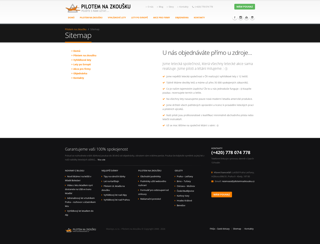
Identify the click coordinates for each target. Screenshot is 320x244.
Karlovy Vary (183, 195)
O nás (150, 6)
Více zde (101, 159)
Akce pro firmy (161, 17)
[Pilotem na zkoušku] (98, 11)
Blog (161, 6)
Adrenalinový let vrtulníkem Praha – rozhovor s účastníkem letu (80, 202)
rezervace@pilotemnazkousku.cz (238, 181)
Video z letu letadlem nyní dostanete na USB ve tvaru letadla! (79, 189)
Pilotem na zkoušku (91, 17)
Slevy (171, 6)
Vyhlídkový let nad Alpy (115, 195)
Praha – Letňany (185, 176)
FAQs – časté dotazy (220, 228)
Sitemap (237, 228)
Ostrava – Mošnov (186, 186)
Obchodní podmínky (150, 176)
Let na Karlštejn (111, 181)
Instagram (240, 17)
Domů (71, 17)
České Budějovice (185, 191)
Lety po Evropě (139, 17)
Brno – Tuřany (184, 181)
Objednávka (181, 17)
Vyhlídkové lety (117, 17)
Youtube (246, 17)
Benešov (181, 205)
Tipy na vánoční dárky (114, 176)
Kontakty (183, 6)
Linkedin (252, 17)
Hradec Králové (184, 200)
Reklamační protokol (150, 199)
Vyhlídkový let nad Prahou (117, 199)
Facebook (234, 17)
